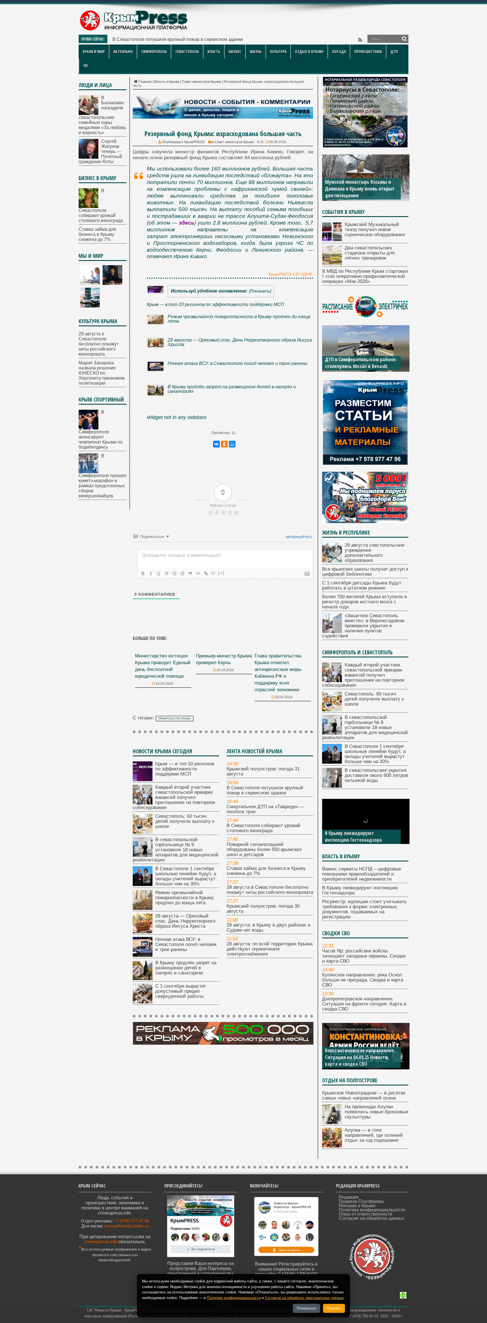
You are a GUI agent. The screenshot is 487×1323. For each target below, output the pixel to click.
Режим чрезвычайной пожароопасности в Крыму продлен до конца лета (239, 318)
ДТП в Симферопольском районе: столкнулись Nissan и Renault (361, 362)
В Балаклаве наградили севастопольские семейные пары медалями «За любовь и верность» (102, 115)
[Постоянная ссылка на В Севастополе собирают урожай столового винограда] (88, 206)
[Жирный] (143, 573)
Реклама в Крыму (357, 1205)
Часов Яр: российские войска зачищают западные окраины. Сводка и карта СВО (364, 956)
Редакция (349, 1197)
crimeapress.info (100, 1241)
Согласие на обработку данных (371, 1218)
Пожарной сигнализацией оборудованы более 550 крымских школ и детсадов (264, 849)
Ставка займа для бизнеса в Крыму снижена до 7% (266, 871)
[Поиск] (404, 39)
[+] (221, 573)
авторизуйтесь (298, 536)
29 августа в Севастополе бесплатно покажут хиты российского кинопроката (270, 890)
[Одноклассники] (224, 444)
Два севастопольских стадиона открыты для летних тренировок (370, 253)
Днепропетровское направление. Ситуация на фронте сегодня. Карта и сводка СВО (364, 1004)
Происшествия (368, 51)
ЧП (85, 65)
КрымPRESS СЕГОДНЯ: (291, 274)
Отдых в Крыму (309, 51)
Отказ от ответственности (365, 1214)
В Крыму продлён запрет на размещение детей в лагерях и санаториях (232, 389)
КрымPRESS (194, 142)
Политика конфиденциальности (372, 1209)
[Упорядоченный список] (174, 573)
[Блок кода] (198, 573)
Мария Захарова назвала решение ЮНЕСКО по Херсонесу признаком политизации (102, 372)
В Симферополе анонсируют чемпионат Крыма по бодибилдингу (101, 429)
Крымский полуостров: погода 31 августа (263, 771)
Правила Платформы (361, 1201)
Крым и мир (94, 51)
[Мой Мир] (232, 444)
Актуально (123, 51)
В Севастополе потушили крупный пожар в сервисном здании (265, 790)
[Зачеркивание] (167, 573)
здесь (186, 223)
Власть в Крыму (166, 82)
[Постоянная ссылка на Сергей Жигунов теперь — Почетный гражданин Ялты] (88, 157)
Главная (145, 82)
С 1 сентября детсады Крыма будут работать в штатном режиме (361, 585)
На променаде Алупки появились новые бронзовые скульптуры (376, 1112)
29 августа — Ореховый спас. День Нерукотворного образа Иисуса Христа (240, 342)
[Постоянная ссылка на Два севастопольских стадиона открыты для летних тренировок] (332, 263)
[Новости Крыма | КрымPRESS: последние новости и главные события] (133, 29)
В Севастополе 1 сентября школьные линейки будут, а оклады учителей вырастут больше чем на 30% (185, 876)
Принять (334, 1308)
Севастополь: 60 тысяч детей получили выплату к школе (184, 821)
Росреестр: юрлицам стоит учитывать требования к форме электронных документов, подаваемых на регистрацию (364, 909)
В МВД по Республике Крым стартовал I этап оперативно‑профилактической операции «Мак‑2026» (365, 276)
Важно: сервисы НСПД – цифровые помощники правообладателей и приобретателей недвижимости (361, 874)
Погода (339, 51)
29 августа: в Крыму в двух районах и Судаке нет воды (269, 927)
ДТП (394, 51)
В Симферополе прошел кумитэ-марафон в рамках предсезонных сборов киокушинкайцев (102, 475)
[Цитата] (190, 573)
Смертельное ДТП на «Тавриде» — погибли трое (163, 39)
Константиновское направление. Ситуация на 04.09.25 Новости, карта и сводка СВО (360, 1057)
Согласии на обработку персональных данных (304, 1298)
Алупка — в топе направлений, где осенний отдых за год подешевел (374, 1135)
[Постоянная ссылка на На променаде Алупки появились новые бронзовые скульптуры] (332, 1122)
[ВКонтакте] (216, 444)
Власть (213, 51)
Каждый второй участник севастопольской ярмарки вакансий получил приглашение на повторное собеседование (174, 797)
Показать (260, 291)
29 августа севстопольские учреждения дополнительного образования (374, 552)
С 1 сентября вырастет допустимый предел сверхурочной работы (180, 991)
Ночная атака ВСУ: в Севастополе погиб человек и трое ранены (237, 363)
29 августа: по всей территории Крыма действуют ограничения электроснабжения (270, 949)
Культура (278, 51)
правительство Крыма (174, 718)
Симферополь (154, 51)
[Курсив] (151, 573)
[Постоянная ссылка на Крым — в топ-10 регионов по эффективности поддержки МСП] (142, 779)
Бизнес (235, 51)
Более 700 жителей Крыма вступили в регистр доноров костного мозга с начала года (364, 602)
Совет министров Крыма (201, 82)
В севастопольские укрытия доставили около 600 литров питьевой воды (376, 775)
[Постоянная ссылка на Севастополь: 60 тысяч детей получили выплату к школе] (142, 832)
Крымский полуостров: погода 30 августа (263, 908)
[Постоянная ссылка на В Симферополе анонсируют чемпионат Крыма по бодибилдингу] (88, 428)
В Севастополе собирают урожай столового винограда (263, 828)
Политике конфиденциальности (234, 1298)
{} (213, 573)
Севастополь (187, 51)
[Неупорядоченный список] (182, 573)
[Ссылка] (206, 573)
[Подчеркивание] (159, 573)
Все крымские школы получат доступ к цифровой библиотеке (365, 571)
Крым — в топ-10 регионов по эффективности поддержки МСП (215, 304)
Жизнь (256, 51)
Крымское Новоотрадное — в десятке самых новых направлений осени (363, 1095)
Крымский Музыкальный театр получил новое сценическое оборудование (375, 229)
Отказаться (306, 1308)
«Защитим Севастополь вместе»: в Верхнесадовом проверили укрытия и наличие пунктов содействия (363, 626)
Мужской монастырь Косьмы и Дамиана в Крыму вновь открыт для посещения (360, 188)
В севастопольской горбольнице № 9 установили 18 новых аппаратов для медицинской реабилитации (175, 850)
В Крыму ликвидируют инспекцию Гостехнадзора (353, 836)
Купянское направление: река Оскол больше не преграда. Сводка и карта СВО (362, 980)
